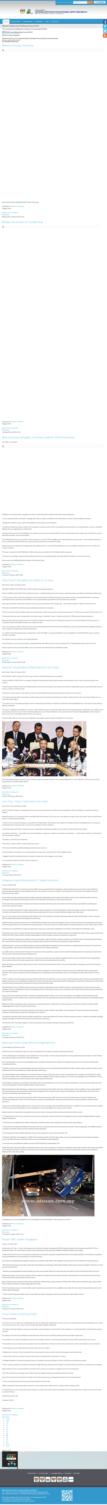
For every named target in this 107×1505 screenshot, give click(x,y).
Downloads (39, 21)
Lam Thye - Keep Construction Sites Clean (25, 801)
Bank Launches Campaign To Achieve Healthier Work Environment (38, 437)
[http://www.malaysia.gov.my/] (36, 1479)
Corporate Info (15, 21)
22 (7, 1442)
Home (6, 21)
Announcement (27, 21)
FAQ (47, 21)
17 (7, 1431)
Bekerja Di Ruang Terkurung (17, 45)
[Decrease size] (15, 1466)
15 (7, 1427)
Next (8, 1444)
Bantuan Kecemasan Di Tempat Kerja (22, 222)
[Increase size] (9, 1466)
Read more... (6, 215)
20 (7, 1438)
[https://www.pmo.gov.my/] (42, 1479)
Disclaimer (68, 1473)
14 (7, 1425)
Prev (7, 1421)
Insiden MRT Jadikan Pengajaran (20, 1239)
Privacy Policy (31, 1473)
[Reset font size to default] (12, 1466)
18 (7, 1433)
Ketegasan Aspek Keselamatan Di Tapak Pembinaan (30, 880)
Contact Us (55, 21)
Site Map (77, 1473)
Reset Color (11, 1458)
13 (7, 1423)
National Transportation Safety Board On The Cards (30, 667)
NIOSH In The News (17, 206)
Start (8, 1419)
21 (7, 1440)
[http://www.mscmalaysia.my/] (47, 1479)
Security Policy (43, 1473)
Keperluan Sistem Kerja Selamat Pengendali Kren (28, 1042)
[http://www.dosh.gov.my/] (59, 1479)
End (7, 1446)
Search (90, 2)
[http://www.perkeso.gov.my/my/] (65, 1479)
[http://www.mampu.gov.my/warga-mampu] (70, 1479)
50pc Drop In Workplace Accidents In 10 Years (27, 580)
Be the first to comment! (10, 212)
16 (7, 1429)
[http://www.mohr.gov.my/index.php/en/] (53, 1479)
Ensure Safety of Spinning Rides (19, 1314)
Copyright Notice (56, 1473)
